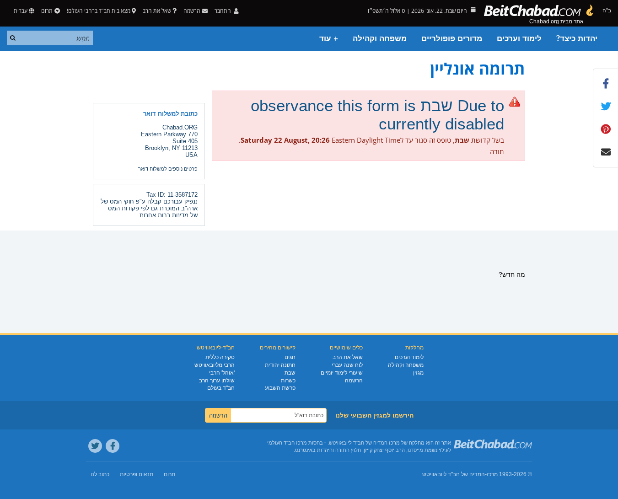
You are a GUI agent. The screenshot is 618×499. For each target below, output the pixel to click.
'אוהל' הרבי (222, 373)
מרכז (492, 474)
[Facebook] (112, 446)
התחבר (223, 11)
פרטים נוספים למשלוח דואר (168, 169)
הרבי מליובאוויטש (214, 365)
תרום (47, 11)
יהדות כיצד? (576, 38)
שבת (290, 373)
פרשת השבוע (280, 388)
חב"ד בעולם (221, 388)
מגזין (418, 373)
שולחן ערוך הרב (217, 380)
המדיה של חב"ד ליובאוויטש (453, 474)
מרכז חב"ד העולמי (287, 442)
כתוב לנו (100, 474)
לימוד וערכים (519, 38)
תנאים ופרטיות (136, 474)
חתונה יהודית (280, 365)
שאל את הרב (157, 11)
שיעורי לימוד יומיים (342, 373)
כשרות (288, 380)
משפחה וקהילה (380, 38)
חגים (290, 357)
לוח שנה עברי (347, 365)
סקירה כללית (220, 357)
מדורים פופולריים (451, 38)
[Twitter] (95, 446)
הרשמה (354, 380)
